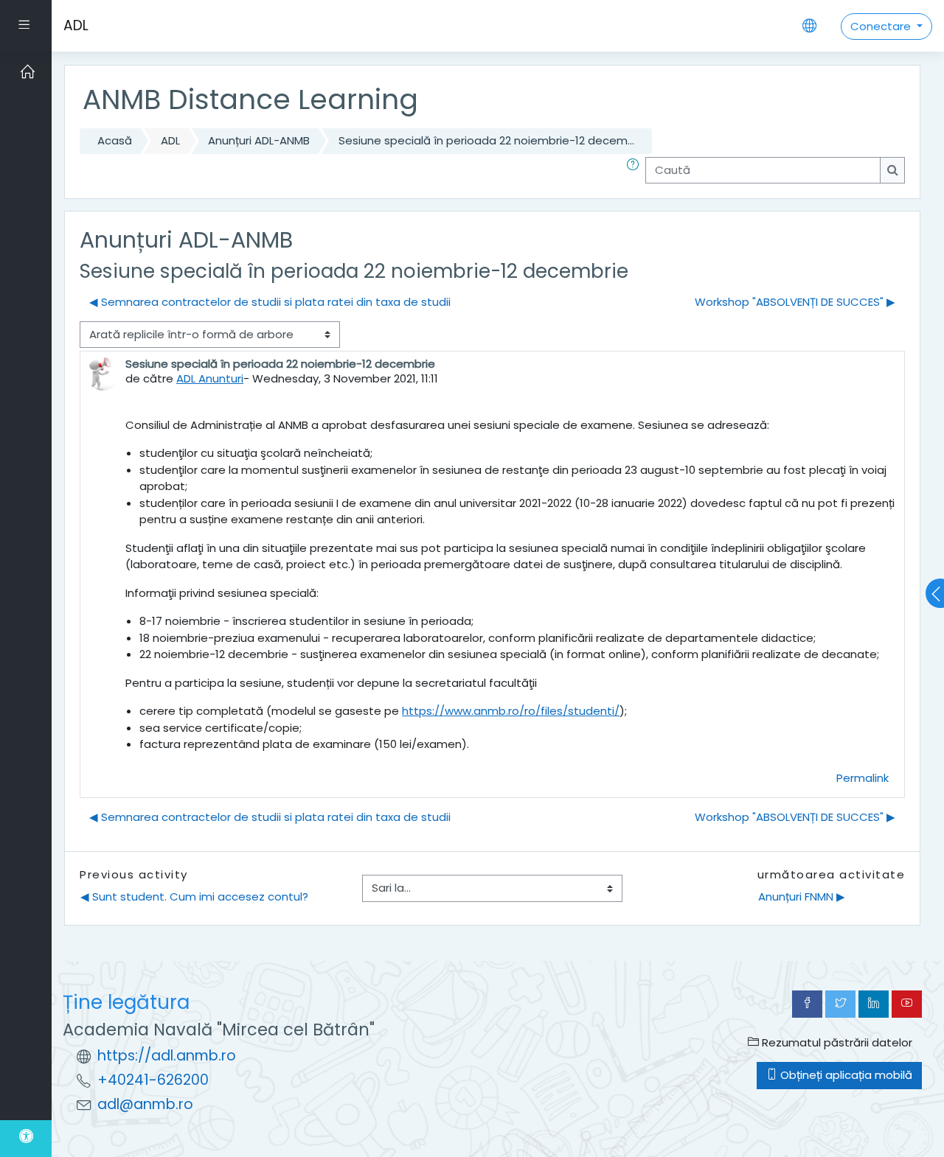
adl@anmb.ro (145, 1104)
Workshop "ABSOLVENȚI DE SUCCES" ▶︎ (795, 302)
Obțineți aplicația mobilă (844, 1075)
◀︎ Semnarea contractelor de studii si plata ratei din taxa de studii (270, 302)
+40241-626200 (153, 1080)
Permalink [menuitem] (862, 778)
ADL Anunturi (209, 378)
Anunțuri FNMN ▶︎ (801, 896)
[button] (635, 170)
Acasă (114, 140)
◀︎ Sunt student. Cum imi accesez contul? (194, 896)
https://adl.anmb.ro (166, 1056)
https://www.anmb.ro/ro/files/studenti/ (511, 711)
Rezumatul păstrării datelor (835, 1042)
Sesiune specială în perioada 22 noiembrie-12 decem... (486, 140)
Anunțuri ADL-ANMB (259, 140)
